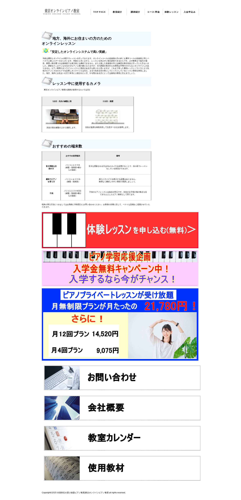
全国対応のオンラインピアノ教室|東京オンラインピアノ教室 (62, 12)
